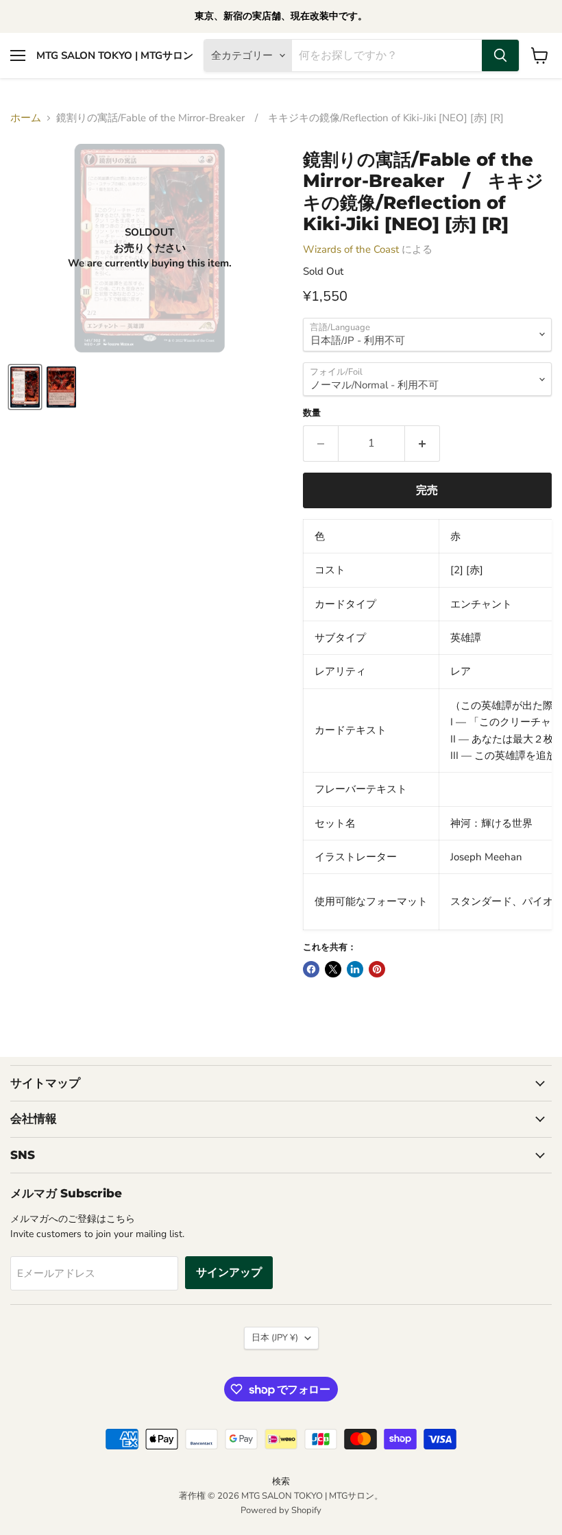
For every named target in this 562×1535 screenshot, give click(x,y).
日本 (275, 1338)
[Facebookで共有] (311, 969)
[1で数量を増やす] (422, 443)
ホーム (25, 118)
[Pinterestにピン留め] (377, 969)
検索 (281, 1481)
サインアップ (229, 1272)
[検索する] (500, 55)
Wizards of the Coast (351, 249)
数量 (312, 413)
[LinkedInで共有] (355, 969)
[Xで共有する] (333, 969)
